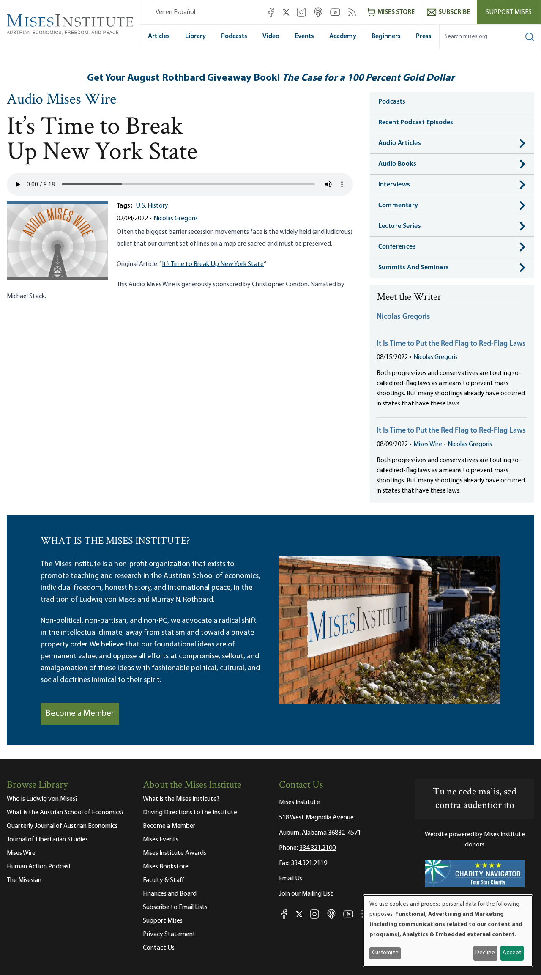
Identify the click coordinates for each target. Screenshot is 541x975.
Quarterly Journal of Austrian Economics (62, 826)
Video (270, 36)
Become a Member (80, 713)
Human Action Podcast (39, 866)
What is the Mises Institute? (181, 799)
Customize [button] (385, 953)
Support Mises (509, 12)
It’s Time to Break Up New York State (213, 264)
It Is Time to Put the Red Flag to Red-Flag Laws (451, 344)
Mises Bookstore (166, 866)
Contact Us (159, 948)
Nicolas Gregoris (175, 218)
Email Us (290, 878)
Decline (485, 953)
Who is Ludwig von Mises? (42, 799)
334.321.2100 (317, 848)
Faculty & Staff (163, 880)
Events (304, 36)
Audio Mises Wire (61, 100)
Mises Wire (427, 444)
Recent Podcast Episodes (416, 122)
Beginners (386, 36)
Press (424, 36)
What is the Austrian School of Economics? (65, 812)
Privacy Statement (169, 934)
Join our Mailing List (306, 893)
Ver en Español (175, 12)
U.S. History (152, 206)
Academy (342, 36)
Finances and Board (170, 893)
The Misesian (24, 880)
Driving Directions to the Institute (190, 812)
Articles (159, 36)
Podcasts (234, 36)
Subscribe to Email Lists (175, 907)
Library (195, 36)
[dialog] (448, 931)
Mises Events (160, 839)
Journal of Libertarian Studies (47, 839)
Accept (512, 953)
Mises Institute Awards (174, 853)
